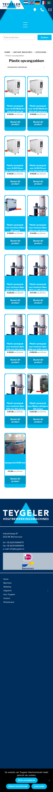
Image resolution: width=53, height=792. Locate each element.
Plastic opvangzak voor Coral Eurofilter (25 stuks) (15, 228)
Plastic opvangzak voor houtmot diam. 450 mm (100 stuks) (15, 287)
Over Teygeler (9, 594)
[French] (44, 2)
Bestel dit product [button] (15, 123)
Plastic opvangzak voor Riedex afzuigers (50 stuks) (38, 406)
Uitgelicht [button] (7, 590)
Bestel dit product (15, 241)
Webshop (7, 587)
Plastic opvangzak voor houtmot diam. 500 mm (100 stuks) (37, 346)
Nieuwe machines (22, 52)
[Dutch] (26, 2)
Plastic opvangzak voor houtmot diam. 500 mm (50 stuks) (15, 406)
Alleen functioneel (17, 786)
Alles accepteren (26, 780)
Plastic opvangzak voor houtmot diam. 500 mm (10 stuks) (15, 346)
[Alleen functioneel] (49, 780)
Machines (7, 583)
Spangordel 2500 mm (15, 462)
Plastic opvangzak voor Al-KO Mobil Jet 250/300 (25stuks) (37, 109)
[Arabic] (49, 2)
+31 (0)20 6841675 (15, 542)
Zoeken (44, 37)
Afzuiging (40, 52)
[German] (38, 2)
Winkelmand (8, 602)
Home (7, 52)
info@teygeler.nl (16, 549)
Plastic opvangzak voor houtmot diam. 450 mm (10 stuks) (38, 228)
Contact (6, 598)
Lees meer (39, 786)
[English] (32, 2)
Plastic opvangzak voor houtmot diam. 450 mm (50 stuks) (38, 287)
